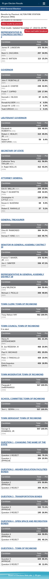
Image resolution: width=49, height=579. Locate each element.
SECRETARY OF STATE (12, 151)
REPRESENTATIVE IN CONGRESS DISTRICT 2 (12, 34)
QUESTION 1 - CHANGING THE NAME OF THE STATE (23, 443)
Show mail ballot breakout (36, 31)
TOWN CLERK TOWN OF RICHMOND (19, 304)
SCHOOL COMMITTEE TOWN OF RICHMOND (23, 398)
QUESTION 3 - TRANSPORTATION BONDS (21, 496)
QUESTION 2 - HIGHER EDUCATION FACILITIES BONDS (24, 470)
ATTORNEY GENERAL (12, 178)
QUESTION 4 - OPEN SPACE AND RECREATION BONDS (24, 522)
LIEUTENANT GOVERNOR (14, 118)
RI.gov (38, 575)
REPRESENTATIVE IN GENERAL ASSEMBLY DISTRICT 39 (22, 275)
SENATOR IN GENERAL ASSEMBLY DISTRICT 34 (23, 246)
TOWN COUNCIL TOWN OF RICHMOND (20, 326)
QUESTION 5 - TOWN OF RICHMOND (19, 548)
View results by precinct (12, 24)
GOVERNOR (7, 70)
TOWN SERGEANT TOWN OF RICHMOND (21, 418)
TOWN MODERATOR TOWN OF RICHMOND (22, 374)
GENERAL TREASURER (12, 220)
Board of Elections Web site (20, 575)
